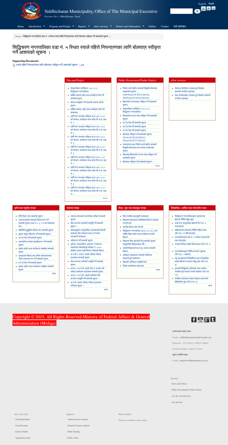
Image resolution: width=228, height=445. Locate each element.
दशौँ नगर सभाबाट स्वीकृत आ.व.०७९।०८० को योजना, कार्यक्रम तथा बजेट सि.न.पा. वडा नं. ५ (88, 160)
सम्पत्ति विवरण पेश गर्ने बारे (133, 227)
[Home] (32, 10)
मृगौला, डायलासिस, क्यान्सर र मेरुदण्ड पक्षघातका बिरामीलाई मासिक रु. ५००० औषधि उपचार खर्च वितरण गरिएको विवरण (87, 247)
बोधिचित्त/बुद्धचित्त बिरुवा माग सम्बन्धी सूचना (36, 230)
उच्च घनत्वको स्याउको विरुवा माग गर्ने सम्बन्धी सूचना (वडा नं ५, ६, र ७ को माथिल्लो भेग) (36, 223)
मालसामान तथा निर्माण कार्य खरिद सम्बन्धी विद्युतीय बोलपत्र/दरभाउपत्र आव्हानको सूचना (140, 147)
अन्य (54, 273)
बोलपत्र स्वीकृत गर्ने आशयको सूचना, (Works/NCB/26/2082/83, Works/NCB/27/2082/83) (137, 137)
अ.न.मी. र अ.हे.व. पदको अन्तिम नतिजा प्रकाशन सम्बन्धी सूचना (86, 256)
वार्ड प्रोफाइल (180, 26)
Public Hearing (73, 431)
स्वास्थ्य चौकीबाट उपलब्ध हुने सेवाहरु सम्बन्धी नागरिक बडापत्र (189, 90)
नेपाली (211, 3)
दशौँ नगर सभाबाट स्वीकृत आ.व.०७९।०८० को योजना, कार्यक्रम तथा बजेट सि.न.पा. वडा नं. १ (88, 119)
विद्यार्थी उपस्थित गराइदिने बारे (135, 261)
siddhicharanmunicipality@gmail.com (195, 337)
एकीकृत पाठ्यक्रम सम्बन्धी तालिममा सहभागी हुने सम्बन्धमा (137, 256)
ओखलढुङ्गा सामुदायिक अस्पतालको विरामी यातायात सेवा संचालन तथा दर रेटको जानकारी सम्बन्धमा (88, 233)
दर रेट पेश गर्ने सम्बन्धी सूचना (134, 122)
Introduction (33, 26)
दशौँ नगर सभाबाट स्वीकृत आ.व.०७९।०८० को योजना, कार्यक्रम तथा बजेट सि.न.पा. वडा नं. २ (88, 129)
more (105, 198)
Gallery (152, 26)
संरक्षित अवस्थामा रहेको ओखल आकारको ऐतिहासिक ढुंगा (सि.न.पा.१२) (191, 280)
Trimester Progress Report (78, 425)
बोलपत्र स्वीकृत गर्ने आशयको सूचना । (138, 161)
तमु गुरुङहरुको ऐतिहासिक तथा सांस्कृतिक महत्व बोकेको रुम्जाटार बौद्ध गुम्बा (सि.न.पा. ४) (192, 261)
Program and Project (58, 26)
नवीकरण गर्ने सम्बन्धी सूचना (82, 240)
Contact (165, 26)
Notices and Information (126, 26)
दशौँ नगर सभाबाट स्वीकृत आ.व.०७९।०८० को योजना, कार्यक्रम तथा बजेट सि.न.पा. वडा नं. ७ (88, 180)
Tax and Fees (177, 402)
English (202, 3)
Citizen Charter (21, 431)
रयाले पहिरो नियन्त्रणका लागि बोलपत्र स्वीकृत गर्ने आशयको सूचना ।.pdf (50, 64)
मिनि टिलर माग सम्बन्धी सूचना (31, 216)
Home (21, 26)
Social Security (21, 425)
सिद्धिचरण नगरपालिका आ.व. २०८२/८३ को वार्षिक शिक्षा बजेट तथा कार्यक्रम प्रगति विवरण (140, 234)
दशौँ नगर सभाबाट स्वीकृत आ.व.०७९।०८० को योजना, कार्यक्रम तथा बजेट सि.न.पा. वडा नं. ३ (88, 140)
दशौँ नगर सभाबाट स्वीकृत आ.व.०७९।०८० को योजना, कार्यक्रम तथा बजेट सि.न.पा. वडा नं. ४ (88, 150)
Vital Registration (22, 419)
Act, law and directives (181, 395)
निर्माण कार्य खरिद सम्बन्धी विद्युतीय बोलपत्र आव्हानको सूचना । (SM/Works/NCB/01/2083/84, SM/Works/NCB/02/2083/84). (140, 93)
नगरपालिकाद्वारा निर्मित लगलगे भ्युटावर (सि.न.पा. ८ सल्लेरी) (190, 253)
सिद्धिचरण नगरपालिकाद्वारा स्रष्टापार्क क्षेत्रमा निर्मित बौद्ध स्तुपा (190, 218)
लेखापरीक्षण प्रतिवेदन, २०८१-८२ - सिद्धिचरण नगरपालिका (85, 90)
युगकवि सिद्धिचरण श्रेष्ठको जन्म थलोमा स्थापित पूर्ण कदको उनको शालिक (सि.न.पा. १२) (192, 271)
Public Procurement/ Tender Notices (187, 389)
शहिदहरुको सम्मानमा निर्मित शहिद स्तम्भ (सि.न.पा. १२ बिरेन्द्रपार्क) (191, 232)
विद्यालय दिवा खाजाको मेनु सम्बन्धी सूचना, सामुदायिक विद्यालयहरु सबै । (139, 242)
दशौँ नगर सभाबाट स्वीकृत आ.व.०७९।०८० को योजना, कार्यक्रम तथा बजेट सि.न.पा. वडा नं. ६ (88, 170)
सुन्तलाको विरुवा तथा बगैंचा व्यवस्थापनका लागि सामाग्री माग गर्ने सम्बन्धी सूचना (35, 257)
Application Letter (22, 437)
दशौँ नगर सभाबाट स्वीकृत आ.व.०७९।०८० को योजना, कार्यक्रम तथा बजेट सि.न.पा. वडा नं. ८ (88, 191)
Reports (81, 26)
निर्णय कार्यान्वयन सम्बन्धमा (133, 265)
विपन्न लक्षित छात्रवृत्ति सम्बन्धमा (136, 216)
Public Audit (72, 437)
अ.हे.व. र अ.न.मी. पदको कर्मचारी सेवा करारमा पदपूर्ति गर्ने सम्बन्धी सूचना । (85, 277)
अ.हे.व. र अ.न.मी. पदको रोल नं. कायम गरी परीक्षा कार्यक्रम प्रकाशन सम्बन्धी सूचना (87, 270)
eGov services (100, 26)
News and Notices (179, 383)
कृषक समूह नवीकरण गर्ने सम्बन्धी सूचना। (35, 234)
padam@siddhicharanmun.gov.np (194, 360)
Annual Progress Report (77, 419)
